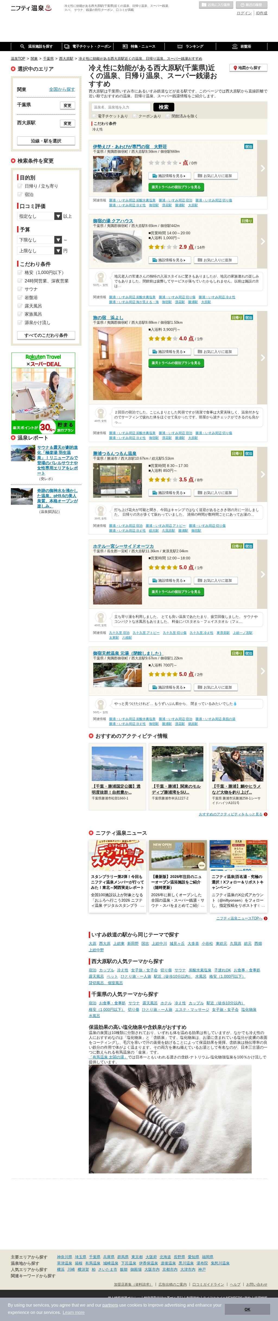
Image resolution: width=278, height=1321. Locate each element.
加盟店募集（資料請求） (133, 1284)
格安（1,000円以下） (227, 976)
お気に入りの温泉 (216, 5)
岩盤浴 (31, 297)
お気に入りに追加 (218, 176)
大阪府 (151, 1257)
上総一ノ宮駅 (242, 633)
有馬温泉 (92, 1263)
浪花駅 (167, 205)
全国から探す (62, 89)
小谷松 (207, 943)
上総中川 (159, 943)
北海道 (165, 1257)
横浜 (61, 1269)
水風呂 (201, 976)
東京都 (137, 1257)
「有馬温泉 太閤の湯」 (108, 1057)
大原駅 (193, 205)
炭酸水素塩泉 (200, 970)
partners (110, 1305)
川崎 (71, 1269)
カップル (106, 970)
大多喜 (193, 943)
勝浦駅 (180, 205)
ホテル (166, 1003)
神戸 (202, 1269)
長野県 (179, 1257)
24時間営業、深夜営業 (47, 281)
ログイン (244, 13)
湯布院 (202, 1263)
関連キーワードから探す (33, 1276)
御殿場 (136, 1269)
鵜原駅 (193, 724)
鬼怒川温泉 (220, 1263)
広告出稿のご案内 (173, 1284)
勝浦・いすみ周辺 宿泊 (175, 200)
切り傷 (166, 970)
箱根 (79, 1263)
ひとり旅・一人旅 (136, 976)
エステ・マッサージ (192, 1009)
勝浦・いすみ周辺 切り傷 (213, 200)
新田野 (133, 943)
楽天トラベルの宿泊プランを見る (176, 187)
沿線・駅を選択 (46, 140)
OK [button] (247, 1309)
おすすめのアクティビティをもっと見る (231, 814)
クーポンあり (149, 116)
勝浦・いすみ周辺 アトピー (166, 526)
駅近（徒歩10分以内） (173, 976)
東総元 (221, 943)
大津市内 (187, 1269)
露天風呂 (96, 976)
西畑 (258, 943)
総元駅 (154, 530)
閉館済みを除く (185, 116)
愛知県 (193, 1257)
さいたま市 (107, 1269)
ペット (112, 976)
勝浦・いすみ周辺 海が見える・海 (134, 302)
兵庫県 (109, 1257)
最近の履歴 (251, 5)
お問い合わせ (256, 1284)
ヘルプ (235, 1284)
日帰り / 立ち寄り (41, 186)
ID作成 (261, 13)
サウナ (180, 970)
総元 (248, 943)
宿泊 (92, 970)
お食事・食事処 (247, 970)
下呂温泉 (128, 1263)
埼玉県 (80, 1257)
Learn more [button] (74, 1312)
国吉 (145, 943)
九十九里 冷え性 (201, 633)
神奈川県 (64, 1257)
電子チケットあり (113, 116)
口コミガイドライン (208, 1284)
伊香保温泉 (148, 1263)
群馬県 (123, 1257)
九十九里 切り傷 (175, 633)
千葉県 (94, 1257)
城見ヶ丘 (177, 943)
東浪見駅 (223, 633)
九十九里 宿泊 (119, 633)
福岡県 (207, 1257)
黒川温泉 (186, 1263)
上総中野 (96, 950)
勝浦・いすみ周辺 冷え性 (127, 205)
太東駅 (114, 638)
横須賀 (83, 1269)
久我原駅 (168, 530)
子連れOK (222, 970)
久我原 (235, 943)
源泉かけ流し (38, 322)
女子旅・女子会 (144, 970)
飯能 (124, 1269)
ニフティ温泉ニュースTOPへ (239, 918)
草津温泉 (64, 1263)
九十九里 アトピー (146, 633)
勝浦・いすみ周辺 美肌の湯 (215, 719)
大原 (92, 943)
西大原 (104, 943)
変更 (67, 105)
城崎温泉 (110, 1263)
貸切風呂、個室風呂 (106, 983)
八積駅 (127, 638)
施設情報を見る (170, 176)
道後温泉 (168, 1263)
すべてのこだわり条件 (46, 335)
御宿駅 (154, 205)
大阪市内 (152, 1269)
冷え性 (122, 970)
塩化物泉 (249, 1009)
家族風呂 (33, 314)
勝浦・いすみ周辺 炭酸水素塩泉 (132, 200)
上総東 (119, 943)
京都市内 (170, 1269)
